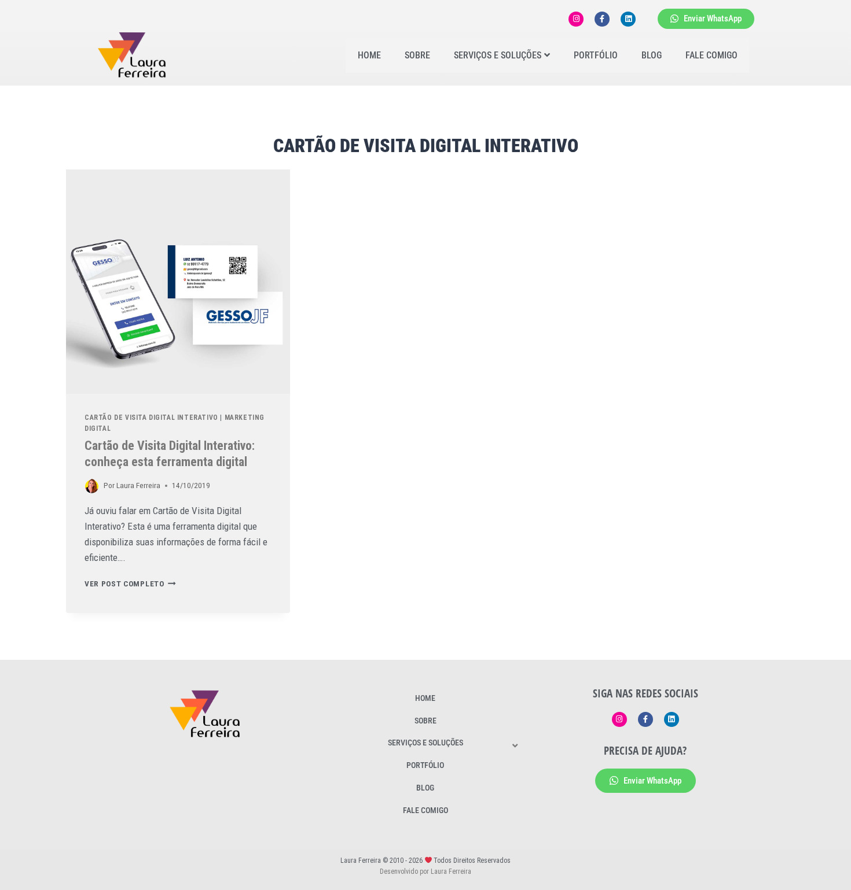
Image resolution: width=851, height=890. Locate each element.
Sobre (417, 55)
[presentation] (178, 281)
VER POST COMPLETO (130, 583)
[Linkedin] (628, 19)
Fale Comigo (711, 55)
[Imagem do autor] (92, 486)
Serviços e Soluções (497, 55)
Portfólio (596, 55)
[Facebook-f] (602, 19)
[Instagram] (576, 19)
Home (369, 55)
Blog (651, 55)
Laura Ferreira (138, 485)
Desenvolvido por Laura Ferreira (425, 871)
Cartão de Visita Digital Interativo (151, 417)
